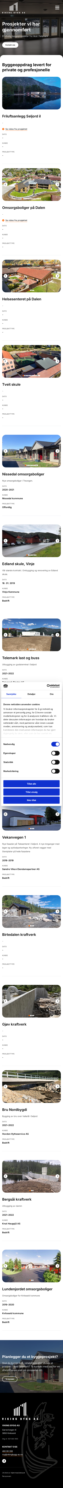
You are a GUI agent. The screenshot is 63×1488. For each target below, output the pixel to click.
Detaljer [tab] (32, 694)
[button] (10, 45)
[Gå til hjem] (31, 1411)
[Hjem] (18, 7)
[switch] (55, 753)
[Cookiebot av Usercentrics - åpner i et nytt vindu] (47, 686)
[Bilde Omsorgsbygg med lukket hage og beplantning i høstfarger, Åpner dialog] (31, 276)
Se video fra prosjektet (16, 129)
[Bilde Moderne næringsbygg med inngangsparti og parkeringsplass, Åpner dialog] (31, 814)
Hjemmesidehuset (18, 1473)
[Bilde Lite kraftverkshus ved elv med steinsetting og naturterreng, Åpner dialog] (31, 911)
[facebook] (4, 1461)
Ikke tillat (31, 800)
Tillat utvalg (32, 792)
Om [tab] (51, 694)
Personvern (6, 1476)
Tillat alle (31, 784)
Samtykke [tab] (11, 694)
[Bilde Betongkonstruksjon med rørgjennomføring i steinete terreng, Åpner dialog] (31, 1001)
